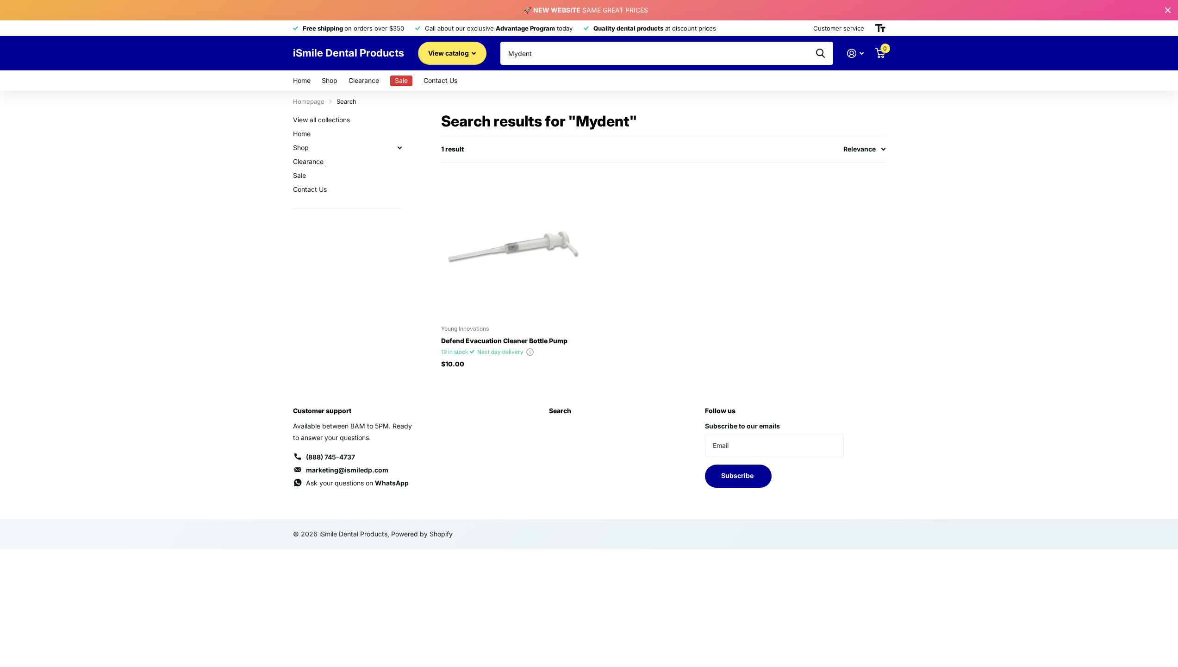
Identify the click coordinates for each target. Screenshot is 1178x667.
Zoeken (820, 53)
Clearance (364, 80)
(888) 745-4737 (330, 457)
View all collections (321, 120)
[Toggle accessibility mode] (880, 28)
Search (560, 411)
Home (302, 80)
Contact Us (440, 80)
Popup (530, 351)
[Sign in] (855, 53)
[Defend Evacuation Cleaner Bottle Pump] (512, 246)
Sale (299, 175)
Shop (329, 80)
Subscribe (738, 475)
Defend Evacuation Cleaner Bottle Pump (504, 341)
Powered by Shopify (422, 534)
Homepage (308, 101)
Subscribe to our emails (742, 426)
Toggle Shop (400, 147)
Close (1168, 10)
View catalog (449, 53)
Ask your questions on (357, 483)
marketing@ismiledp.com (347, 470)
